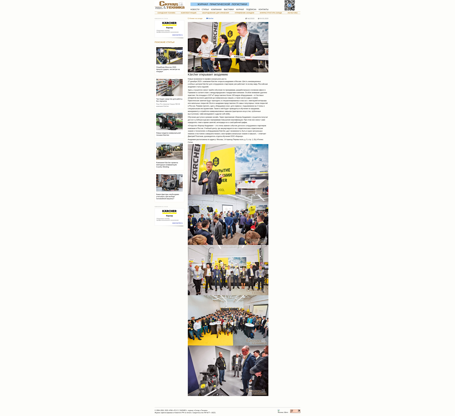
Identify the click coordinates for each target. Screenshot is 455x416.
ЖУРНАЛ (240, 9)
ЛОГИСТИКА (293, 13)
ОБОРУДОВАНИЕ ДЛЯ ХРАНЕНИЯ (215, 13)
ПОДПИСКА (251, 9)
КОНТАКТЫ (263, 9)
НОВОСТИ (194, 9)
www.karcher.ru (177, 35)
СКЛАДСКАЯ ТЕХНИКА (166, 13)
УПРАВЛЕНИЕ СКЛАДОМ (244, 13)
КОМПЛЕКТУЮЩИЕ (188, 13)
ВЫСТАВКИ (229, 9)
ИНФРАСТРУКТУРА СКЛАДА (271, 13)
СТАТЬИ (205, 9)
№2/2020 (250, 18)
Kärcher (210, 18)
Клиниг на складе (195, 18)
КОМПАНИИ (216, 9)
